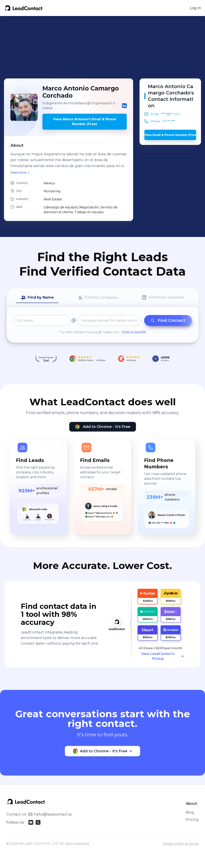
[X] (38, 822)
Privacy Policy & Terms (181, 844)
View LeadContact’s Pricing (158, 656)
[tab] (37, 297)
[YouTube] (30, 822)
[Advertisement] (104, 47)
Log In (195, 8)
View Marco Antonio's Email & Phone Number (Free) (84, 121)
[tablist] (102, 297)
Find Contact (171, 320)
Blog (190, 812)
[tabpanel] (102, 325)
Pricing (192, 819)
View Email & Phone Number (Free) (170, 135)
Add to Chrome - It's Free (106, 426)
